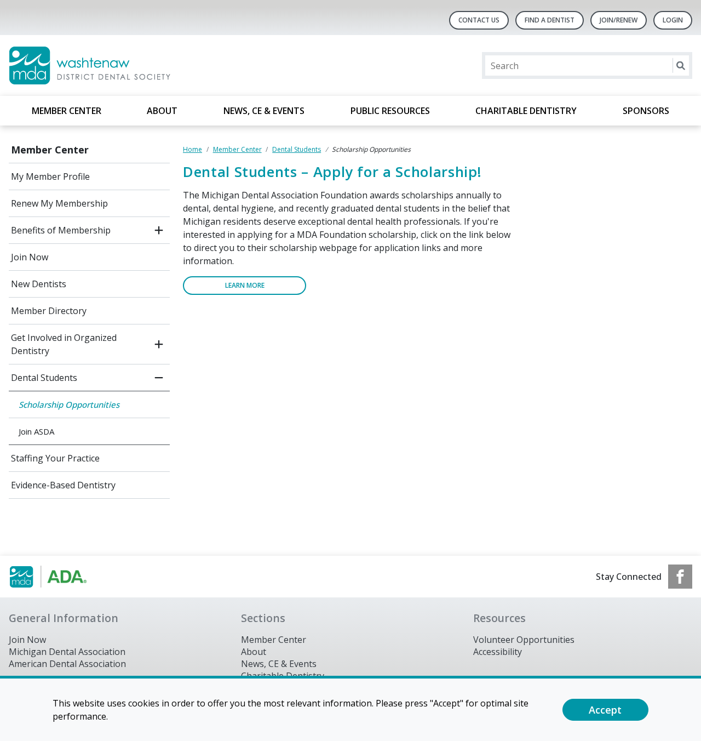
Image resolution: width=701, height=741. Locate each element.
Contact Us (478, 20)
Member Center (66, 111)
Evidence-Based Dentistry (63, 485)
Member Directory (49, 311)
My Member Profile (50, 176)
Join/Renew (618, 20)
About (162, 111)
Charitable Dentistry (526, 111)
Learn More (245, 285)
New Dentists (38, 284)
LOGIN (673, 20)
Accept (605, 709)
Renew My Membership (59, 203)
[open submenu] (159, 230)
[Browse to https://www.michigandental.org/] (64, 577)
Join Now (29, 257)
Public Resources (390, 111)
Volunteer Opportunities (523, 640)
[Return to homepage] (150, 65)
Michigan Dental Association (67, 652)
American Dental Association (67, 664)
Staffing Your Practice (55, 458)
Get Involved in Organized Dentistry (64, 344)
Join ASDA (36, 431)
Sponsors (646, 111)
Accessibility (497, 652)
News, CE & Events (263, 111)
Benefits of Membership (61, 230)
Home (192, 149)
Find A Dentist (549, 20)
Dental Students (44, 378)
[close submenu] (159, 377)
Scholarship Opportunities (69, 404)
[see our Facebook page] (680, 577)
